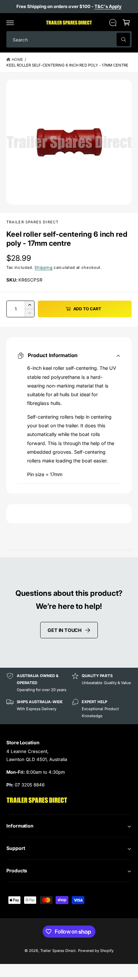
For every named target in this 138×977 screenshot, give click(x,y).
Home (17, 59)
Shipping (43, 267)
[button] (10, 22)
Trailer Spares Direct (32, 222)
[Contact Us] (113, 22)
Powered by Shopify (95, 950)
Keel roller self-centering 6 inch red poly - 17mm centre (67, 65)
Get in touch (64, 630)
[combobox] (69, 39)
